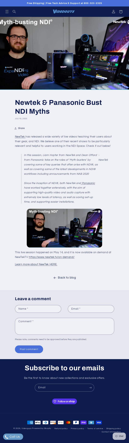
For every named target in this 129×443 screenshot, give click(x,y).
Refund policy (61, 428)
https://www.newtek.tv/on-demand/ (51, 257)
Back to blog (67, 277)
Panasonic (88, 183)
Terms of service (95, 428)
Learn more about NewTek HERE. (36, 264)
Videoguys (27, 428)
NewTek (20, 136)
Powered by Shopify (41, 428)
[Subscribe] (90, 387)
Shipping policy (113, 428)
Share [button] (21, 128)
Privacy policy (77, 428)
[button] (7, 11)
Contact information (111, 432)
